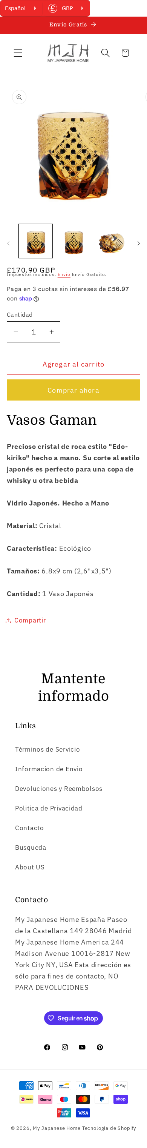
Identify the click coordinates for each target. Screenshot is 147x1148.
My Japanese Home (56, 1128)
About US (30, 867)
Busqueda (30, 847)
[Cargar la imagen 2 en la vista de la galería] (73, 241)
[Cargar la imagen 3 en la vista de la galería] (111, 241)
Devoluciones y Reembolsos (59, 788)
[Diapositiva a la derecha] (138, 243)
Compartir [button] (30, 620)
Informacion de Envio (49, 769)
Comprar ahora (73, 390)
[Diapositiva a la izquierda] (8, 243)
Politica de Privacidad (49, 808)
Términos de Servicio (47, 749)
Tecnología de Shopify (109, 1128)
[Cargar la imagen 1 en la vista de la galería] (35, 241)
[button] (18, 53)
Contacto (29, 828)
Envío (64, 274)
